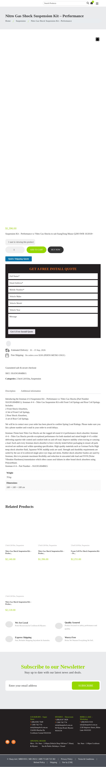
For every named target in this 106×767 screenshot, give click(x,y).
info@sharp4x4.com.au (39, 727)
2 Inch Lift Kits (23, 379)
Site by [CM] (67, 762)
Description (10, 391)
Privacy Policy (66, 759)
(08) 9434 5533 (86, 722)
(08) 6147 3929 (61, 720)
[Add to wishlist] (8, 343)
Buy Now (55, 250)
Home (8, 21)
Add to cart (36, 250)
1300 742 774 (36, 725)
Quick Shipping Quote (18, 259)
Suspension (21, 21)
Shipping (53, 762)
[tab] (10, 391)
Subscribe (85, 685)
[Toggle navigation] (97, 4)
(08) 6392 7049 (36, 722)
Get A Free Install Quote (21, 331)
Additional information (31, 391)
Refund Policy (39, 762)
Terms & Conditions (86, 759)
